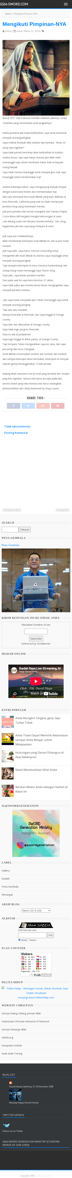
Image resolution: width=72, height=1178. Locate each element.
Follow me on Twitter (13, 1131)
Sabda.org (7, 1037)
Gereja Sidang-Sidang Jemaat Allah (21, 1013)
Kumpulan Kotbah (12, 1045)
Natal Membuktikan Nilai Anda (36, 770)
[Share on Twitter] (28, 405)
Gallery (6, 870)
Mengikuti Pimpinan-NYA (34, 24)
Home (8, 13)
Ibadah (6, 878)
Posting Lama (62, 510)
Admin (8, 31)
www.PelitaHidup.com (41, 997)
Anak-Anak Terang (12, 1053)
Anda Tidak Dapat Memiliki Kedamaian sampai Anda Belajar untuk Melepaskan (41, 739)
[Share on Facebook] (13, 405)
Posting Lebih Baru (12, 510)
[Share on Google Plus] (43, 405)
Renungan (7, 894)
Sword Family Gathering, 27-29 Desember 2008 (31, 1086)
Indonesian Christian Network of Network (25, 1021)
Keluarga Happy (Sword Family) (24, 1102)
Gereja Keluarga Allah (14, 1029)
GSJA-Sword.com (14, 4)
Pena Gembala (10, 545)
